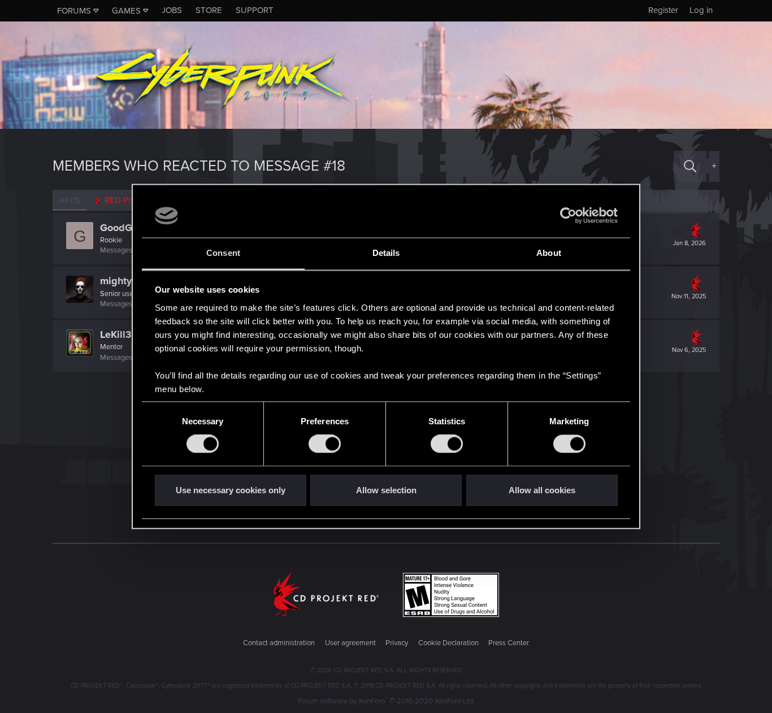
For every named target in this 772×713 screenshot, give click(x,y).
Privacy (396, 642)
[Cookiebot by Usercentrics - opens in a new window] (568, 215)
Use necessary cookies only (230, 490)
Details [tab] (386, 253)
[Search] (690, 166)
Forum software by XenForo (386, 701)
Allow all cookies (542, 490)
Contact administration (279, 642)
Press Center (508, 642)
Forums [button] (74, 11)
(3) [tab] (69, 200)
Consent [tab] (223, 253)
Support (255, 10)
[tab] (123, 200)
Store (209, 10)
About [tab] (548, 253)
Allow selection (386, 490)
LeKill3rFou (126, 334)
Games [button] (126, 11)
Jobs (172, 10)
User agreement (350, 642)
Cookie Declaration (448, 642)
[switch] (325, 444)
